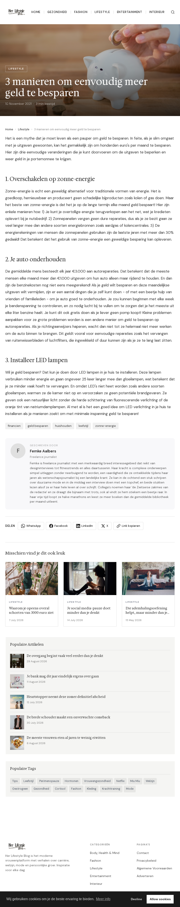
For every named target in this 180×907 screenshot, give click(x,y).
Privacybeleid (146, 861)
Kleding (91, 789)
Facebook (61, 526)
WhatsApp (33, 526)
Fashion (81, 12)
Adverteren (145, 876)
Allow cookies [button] (160, 899)
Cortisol (60, 789)
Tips (15, 781)
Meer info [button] (103, 899)
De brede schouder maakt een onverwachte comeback (68, 717)
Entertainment (129, 12)
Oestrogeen (20, 789)
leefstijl (83, 426)
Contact (143, 853)
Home (35, 12)
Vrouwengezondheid (97, 781)
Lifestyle (102, 12)
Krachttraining (111, 789)
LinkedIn (87, 526)
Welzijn (150, 781)
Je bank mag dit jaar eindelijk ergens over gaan (63, 676)
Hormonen (71, 781)
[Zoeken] (173, 12)
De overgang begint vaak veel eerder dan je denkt (65, 656)
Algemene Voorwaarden (154, 868)
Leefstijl (28, 781)
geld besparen (38, 426)
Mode (129, 789)
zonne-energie (105, 426)
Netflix (120, 781)
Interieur (157, 12)
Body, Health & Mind (104, 853)
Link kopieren (131, 526)
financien (14, 426)
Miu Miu (135, 781)
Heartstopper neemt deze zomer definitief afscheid (66, 697)
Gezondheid (57, 12)
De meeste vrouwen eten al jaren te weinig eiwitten (66, 738)
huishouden (63, 426)
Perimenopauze (49, 781)
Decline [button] (136, 899)
